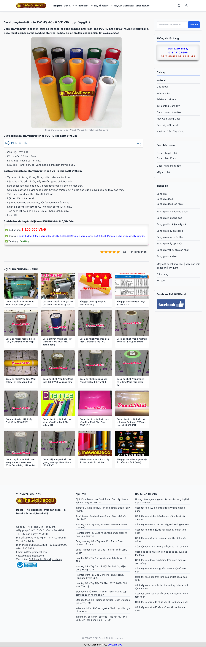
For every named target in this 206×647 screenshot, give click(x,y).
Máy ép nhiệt (164, 172)
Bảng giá (82, 5)
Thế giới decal (33, 509)
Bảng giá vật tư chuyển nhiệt (173, 249)
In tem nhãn (163, 93)
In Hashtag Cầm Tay (168, 105)
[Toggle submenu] (76, 6)
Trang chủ (57, 5)
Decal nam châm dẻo (169, 112)
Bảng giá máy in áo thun (170, 237)
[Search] (179, 6)
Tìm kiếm (194, 25)
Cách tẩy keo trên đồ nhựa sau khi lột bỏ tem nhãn (161, 602)
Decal (19, 509)
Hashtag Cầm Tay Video (170, 131)
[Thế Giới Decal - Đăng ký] (43, 565)
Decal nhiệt (42, 513)
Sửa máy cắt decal (167, 125)
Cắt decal (162, 86)
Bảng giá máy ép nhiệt (169, 243)
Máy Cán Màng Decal (123, 5)
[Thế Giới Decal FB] (178, 304)
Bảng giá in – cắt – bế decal (172, 211)
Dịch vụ (67, 5)
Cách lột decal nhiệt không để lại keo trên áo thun (161, 546)
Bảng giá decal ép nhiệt (170, 203)
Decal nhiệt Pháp (166, 158)
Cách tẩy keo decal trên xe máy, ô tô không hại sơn (162, 524)
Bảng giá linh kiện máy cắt (172, 224)
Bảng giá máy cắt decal (170, 230)
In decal (161, 80)
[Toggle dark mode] (187, 6)
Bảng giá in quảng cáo (169, 217)
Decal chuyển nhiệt (167, 153)
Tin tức (161, 280)
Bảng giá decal (165, 198)
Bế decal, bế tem (166, 99)
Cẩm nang (162, 274)
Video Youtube (142, 5)
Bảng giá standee (166, 256)
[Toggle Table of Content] (136, 143)
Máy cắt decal (100, 5)
